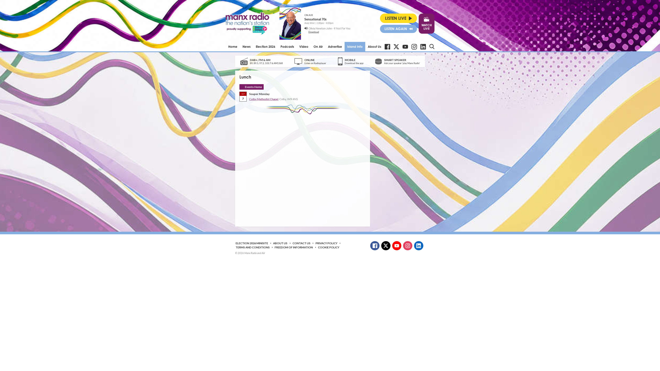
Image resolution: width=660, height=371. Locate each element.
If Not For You (342, 28)
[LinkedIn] (423, 46)
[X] (396, 46)
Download (314, 32)
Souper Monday (259, 93)
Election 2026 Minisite (252, 243)
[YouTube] (405, 46)
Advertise (335, 46)
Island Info (355, 46)
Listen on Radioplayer (315, 63)
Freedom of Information (294, 247)
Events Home (253, 86)
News (247, 46)
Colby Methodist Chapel (263, 99)
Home (232, 46)
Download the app (354, 63)
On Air (318, 46)
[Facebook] (387, 46)
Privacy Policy (326, 243)
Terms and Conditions (253, 247)
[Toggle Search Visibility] (431, 46)
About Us (374, 46)
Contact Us (301, 243)
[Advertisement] (303, 167)
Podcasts (287, 46)
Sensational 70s (315, 19)
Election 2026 (265, 46)
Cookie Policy (328, 247)
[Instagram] (414, 46)
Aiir (263, 253)
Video (303, 46)
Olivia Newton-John (320, 28)
